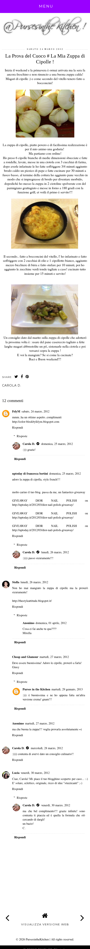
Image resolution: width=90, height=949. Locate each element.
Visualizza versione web (45, 924)
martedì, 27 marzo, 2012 (54, 657)
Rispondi (17, 427)
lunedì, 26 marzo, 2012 (55, 552)
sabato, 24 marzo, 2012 (35, 411)
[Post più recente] (7, 915)
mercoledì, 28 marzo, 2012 (47, 748)
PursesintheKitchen (38, 939)
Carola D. (29, 444)
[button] (46, 6)
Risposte (22, 436)
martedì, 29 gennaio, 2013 (67, 689)
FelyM (16, 411)
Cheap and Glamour (25, 657)
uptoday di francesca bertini (30, 473)
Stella (15, 582)
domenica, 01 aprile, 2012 (51, 623)
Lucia (15, 773)
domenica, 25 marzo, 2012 (57, 444)
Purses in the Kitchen (36, 689)
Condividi (11, 392)
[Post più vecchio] (82, 915)
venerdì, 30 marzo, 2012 (35, 773)
